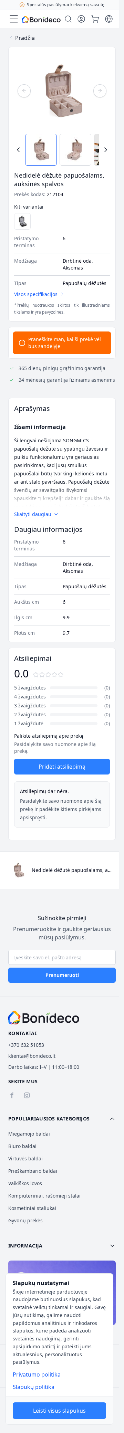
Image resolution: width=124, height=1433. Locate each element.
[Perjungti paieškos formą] (68, 18)
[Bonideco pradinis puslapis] (43, 1017)
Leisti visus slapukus (59, 1410)
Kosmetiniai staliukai (32, 1208)
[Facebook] (12, 1095)
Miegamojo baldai (29, 1133)
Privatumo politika (37, 1374)
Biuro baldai (22, 1146)
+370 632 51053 (26, 1045)
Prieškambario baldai (32, 1171)
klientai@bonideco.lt (31, 1056)
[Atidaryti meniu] (13, 18)
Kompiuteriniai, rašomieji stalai (44, 1195)
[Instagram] (27, 1095)
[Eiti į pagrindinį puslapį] (41, 19)
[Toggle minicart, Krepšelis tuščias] (95, 18)
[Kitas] (99, 90)
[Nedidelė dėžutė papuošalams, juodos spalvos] (22, 221)
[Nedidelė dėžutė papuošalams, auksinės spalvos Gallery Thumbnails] (62, 150)
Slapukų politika (33, 1387)
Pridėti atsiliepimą (62, 766)
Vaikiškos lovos (25, 1183)
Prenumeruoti (62, 975)
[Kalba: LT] (109, 19)
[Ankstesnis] (24, 90)
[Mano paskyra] (81, 19)
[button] (62, 1119)
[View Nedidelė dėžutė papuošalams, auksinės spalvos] (41, 150)
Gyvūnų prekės (25, 1220)
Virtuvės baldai (25, 1158)
